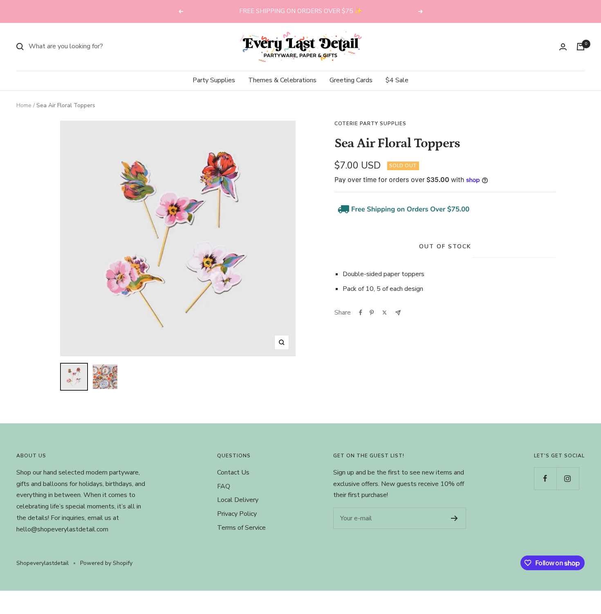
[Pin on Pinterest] (372, 312)
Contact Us (233, 472)
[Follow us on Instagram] (567, 478)
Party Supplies (214, 80)
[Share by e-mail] (398, 312)
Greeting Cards (351, 80)
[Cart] (580, 46)
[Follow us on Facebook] (545, 478)
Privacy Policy (237, 513)
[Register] (454, 518)
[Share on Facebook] (360, 312)
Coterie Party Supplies (370, 123)
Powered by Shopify (106, 563)
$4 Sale (397, 80)
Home (23, 105)
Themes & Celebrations (282, 80)
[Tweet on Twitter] (384, 312)
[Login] (563, 46)
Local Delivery (237, 499)
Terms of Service (241, 527)
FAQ (223, 486)
